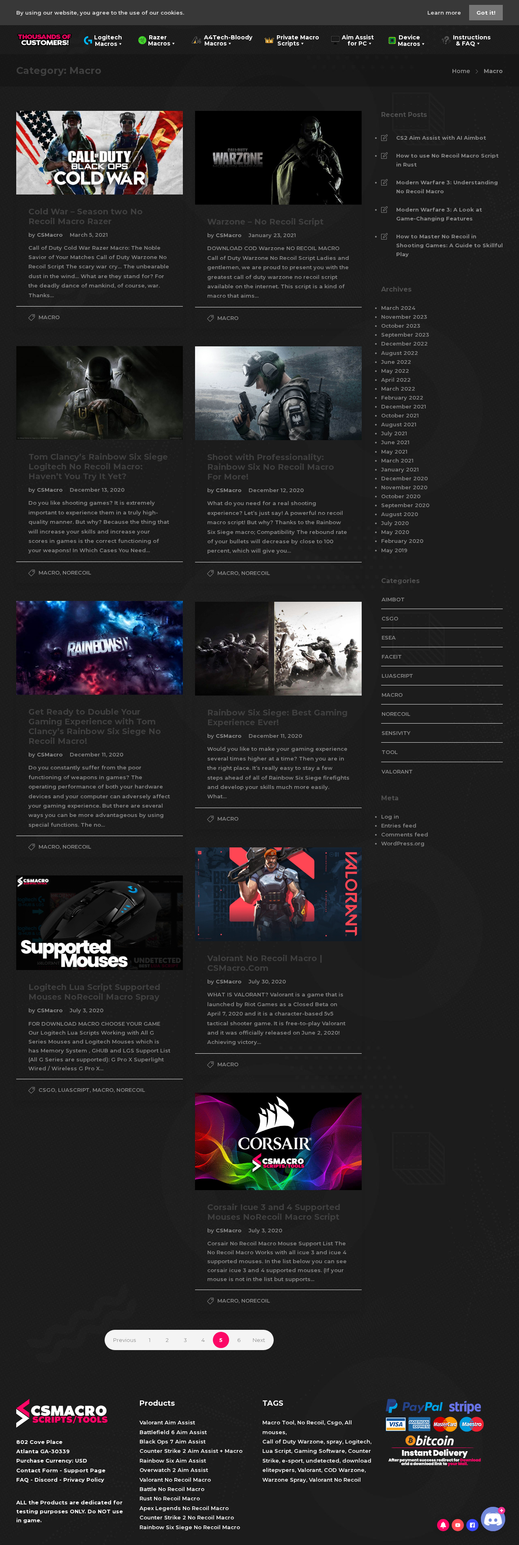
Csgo (334, 1422)
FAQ (22, 1479)
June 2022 (396, 362)
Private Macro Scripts (291, 40)
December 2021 (403, 406)
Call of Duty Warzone (293, 1441)
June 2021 (395, 442)
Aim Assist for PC (352, 40)
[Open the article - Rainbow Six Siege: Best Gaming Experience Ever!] (237, 649)
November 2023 (404, 316)
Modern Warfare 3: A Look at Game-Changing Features (439, 214)
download (356, 1460)
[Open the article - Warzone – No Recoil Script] (237, 158)
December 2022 (404, 343)
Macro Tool (278, 1422)
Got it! (485, 12)
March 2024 (398, 308)
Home (461, 71)
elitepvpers (278, 1470)
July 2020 (395, 523)
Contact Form (37, 1470)
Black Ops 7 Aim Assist (172, 1441)
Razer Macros (154, 40)
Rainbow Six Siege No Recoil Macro (189, 1527)
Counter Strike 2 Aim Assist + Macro (190, 1451)
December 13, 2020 (97, 489)
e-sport (292, 1460)
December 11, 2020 (96, 754)
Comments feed (404, 834)
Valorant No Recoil (334, 1479)
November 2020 (404, 487)
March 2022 (398, 388)
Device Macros (404, 40)
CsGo (47, 1090)
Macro (49, 317)
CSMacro (50, 234)
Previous (124, 1340)
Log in (390, 816)
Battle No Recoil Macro (171, 1489)
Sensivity (396, 733)
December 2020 (404, 478)
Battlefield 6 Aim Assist (173, 1432)
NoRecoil (76, 572)
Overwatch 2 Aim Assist (173, 1470)
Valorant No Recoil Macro (175, 1479)
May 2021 (394, 451)
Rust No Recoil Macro (169, 1498)
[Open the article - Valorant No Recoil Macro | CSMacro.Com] (237, 894)
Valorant (308, 1470)
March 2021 (397, 460)
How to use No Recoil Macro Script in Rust (447, 160)
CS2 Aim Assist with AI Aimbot (441, 137)
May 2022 (395, 370)
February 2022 (402, 397)
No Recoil (310, 1422)
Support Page (84, 1470)
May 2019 (394, 550)
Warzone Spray (284, 1479)
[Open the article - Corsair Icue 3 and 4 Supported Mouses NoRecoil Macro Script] (237, 1141)
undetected (322, 1460)
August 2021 (398, 424)
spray (334, 1441)
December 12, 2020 (276, 490)
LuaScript (74, 1090)
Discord (46, 1479)
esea (389, 637)
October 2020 (400, 496)
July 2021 (394, 433)
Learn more (445, 12)
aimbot (393, 599)
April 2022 (396, 379)
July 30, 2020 (267, 981)
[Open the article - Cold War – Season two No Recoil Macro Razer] (58, 152)
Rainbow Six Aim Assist (172, 1460)
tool (390, 752)
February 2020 (402, 541)
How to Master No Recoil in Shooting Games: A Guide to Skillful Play (449, 245)
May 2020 (395, 532)
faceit (392, 656)
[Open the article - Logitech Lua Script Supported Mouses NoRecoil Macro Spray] (58, 922)
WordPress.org (403, 843)
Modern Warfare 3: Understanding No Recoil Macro (447, 186)
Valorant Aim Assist (167, 1422)
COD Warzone (343, 1470)
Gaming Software (319, 1451)
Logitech (357, 1441)
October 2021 (400, 415)
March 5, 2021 (89, 234)
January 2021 (400, 469)
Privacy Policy (83, 1479)
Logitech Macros (103, 40)
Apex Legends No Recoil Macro (184, 1508)
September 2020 (405, 505)
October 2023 (400, 325)
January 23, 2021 (272, 235)
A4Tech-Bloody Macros (221, 40)
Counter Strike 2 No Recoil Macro (186, 1517)
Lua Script (276, 1451)
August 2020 (399, 514)
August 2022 (399, 353)
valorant (397, 771)
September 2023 (405, 334)
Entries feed (398, 825)
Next (259, 1340)
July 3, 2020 (86, 1010)
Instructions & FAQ (466, 40)
